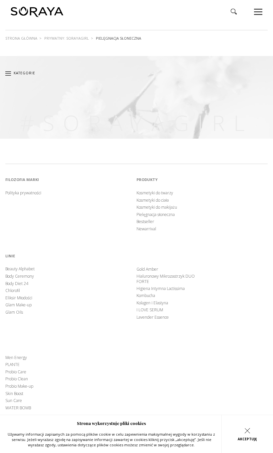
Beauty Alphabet (20, 269)
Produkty (146, 179)
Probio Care (15, 372)
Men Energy (16, 357)
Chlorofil (12, 290)
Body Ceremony (19, 276)
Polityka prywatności (23, 193)
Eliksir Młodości (18, 298)
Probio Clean (16, 379)
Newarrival (146, 229)
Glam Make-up (18, 305)
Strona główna (21, 38)
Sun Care (13, 400)
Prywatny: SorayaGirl (66, 38)
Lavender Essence (152, 317)
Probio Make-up (19, 386)
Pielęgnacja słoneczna (155, 214)
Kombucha (145, 295)
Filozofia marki (22, 179)
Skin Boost (14, 393)
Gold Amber (147, 269)
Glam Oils (14, 312)
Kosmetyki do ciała (152, 200)
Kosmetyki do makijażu (156, 207)
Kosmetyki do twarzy (154, 193)
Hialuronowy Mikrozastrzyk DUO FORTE (165, 279)
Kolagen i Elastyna (152, 303)
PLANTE (12, 364)
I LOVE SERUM (149, 310)
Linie (10, 256)
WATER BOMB (18, 408)
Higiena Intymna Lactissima (160, 288)
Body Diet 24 (16, 283)
